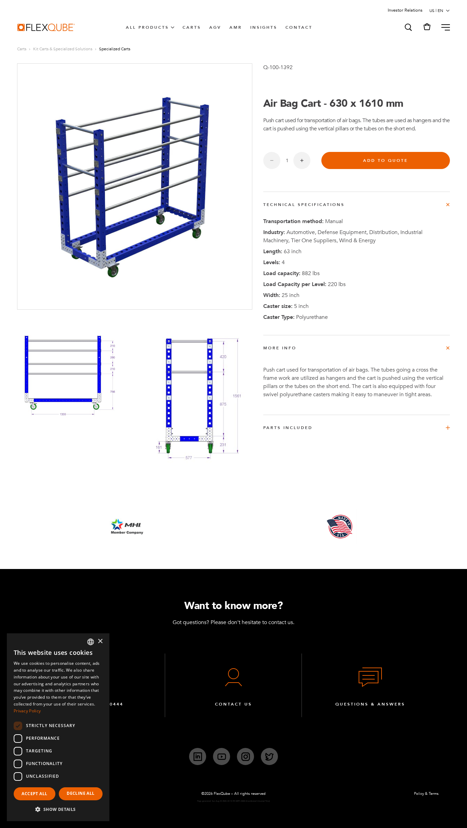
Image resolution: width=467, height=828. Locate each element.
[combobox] (90, 641)
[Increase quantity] (301, 160)
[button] (407, 27)
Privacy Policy (27, 711)
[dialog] (58, 727)
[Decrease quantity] (271, 160)
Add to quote (385, 160)
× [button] (100, 641)
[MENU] (443, 27)
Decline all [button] (80, 793)
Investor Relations (405, 10)
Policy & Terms (426, 793)
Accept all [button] (34, 794)
